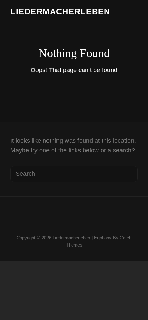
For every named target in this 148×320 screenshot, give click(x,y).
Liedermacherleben (60, 11)
